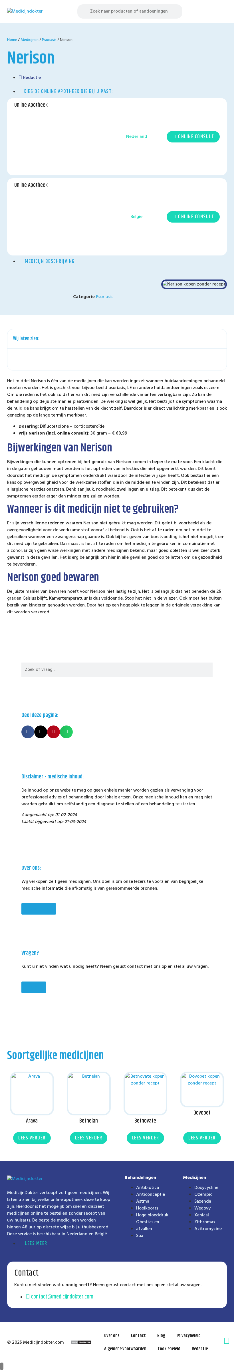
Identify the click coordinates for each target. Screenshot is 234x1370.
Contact (138, 1335)
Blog (161, 1335)
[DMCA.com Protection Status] (81, 1343)
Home (12, 40)
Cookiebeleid (169, 1349)
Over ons (112, 1335)
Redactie (200, 1349)
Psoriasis (49, 40)
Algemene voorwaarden (125, 1349)
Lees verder (32, 1138)
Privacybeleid (189, 1335)
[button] (222, 11)
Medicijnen (30, 40)
